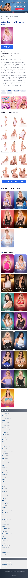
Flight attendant (6, 533)
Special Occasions (6, 510)
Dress (3, 437)
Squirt (3, 507)
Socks (3, 477)
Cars (3, 554)
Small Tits (4, 441)
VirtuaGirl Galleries (6, 562)
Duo (3, 521)
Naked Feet (5, 418)
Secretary (4, 512)
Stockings (4, 427)
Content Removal (18, 573)
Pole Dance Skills (6, 451)
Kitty (3, 514)
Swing (3, 474)
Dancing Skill (5, 519)
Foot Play (4, 524)
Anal (3, 465)
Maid (3, 488)
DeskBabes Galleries (7, 564)
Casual (3, 467)
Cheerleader (5, 552)
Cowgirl (3, 526)
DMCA (12, 573)
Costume (4, 444)
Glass (3, 493)
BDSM (3, 481)
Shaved (3, 415)
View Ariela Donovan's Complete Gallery (15, 181)
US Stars (4, 540)
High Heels (4, 413)
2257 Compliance (5, 573)
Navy (3, 531)
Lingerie (4, 422)
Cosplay (4, 479)
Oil (2, 486)
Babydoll (4, 463)
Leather (4, 470)
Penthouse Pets (6, 566)
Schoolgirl (4, 503)
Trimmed (4, 432)
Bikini (3, 460)
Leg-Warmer (5, 536)
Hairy (3, 498)
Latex (3, 491)
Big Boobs (4, 430)
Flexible (3, 455)
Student (4, 496)
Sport (3, 500)
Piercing (4, 434)
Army (3, 550)
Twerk (3, 458)
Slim (3, 448)
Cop (3, 543)
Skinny (3, 472)
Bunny (3, 517)
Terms (25, 573)
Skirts (3, 439)
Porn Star (4, 425)
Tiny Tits (4, 453)
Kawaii (3, 484)
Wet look (4, 538)
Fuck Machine (5, 545)
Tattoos (4, 420)
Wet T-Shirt (4, 529)
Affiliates (14, 575)
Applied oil (4, 547)
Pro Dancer (4, 446)
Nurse (3, 505)
